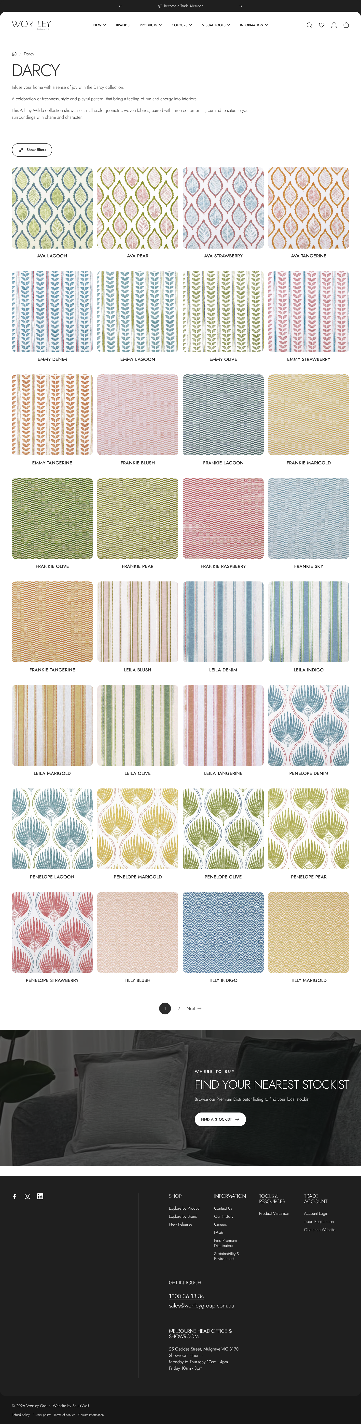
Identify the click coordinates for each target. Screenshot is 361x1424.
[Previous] (120, 6)
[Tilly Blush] (137, 932)
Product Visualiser (274, 1213)
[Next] (241, 6)
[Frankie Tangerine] (52, 622)
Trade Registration (319, 1221)
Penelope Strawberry (52, 980)
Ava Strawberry (223, 255)
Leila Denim (223, 670)
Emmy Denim (52, 359)
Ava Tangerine (308, 255)
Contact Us (223, 1208)
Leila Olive (138, 773)
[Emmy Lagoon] (137, 311)
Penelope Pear (309, 877)
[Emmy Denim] (52, 311)
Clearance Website (319, 1229)
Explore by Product (184, 1208)
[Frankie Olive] (52, 518)
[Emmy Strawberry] (308, 311)
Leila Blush (137, 670)
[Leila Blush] (137, 622)
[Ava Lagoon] (52, 208)
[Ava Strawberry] (223, 208)
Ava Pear (137, 255)
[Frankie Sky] (308, 518)
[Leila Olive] (137, 725)
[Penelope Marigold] (137, 829)
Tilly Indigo (223, 980)
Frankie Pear (137, 566)
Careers (220, 1224)
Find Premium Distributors (225, 1243)
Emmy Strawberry (308, 359)
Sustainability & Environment (226, 1256)
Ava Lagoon (52, 255)
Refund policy (21, 1414)
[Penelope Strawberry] (52, 932)
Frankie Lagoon (223, 463)
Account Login (316, 1213)
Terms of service (64, 1414)
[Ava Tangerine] (308, 208)
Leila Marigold (52, 773)
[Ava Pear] (137, 208)
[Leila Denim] (223, 622)
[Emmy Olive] (223, 311)
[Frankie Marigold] (308, 415)
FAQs (218, 1232)
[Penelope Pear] (308, 829)
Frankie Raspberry (223, 566)
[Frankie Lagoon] (223, 415)
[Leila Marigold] (52, 725)
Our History (223, 1216)
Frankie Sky (308, 566)
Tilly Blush (138, 980)
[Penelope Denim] (308, 725)
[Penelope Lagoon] (52, 829)
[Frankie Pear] (137, 518)
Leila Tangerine (223, 773)
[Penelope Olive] (223, 829)
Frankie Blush (138, 463)
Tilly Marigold (309, 980)
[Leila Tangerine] (223, 725)
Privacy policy (42, 1414)
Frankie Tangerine (52, 670)
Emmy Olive (223, 359)
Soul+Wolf (80, 1406)
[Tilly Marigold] (308, 932)
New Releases (180, 1224)
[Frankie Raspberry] (223, 518)
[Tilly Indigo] (223, 932)
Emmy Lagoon (137, 359)
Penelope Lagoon (52, 877)
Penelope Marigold (138, 877)
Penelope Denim (308, 773)
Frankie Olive (52, 566)
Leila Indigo (309, 670)
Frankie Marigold (309, 463)
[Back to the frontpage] (14, 53)
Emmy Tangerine (52, 463)
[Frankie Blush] (137, 415)
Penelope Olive (223, 877)
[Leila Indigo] (308, 622)
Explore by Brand (183, 1216)
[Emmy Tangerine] (52, 415)
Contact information (91, 1414)
